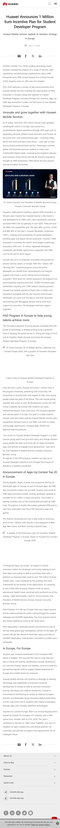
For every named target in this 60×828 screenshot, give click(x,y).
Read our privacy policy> (40, 825)
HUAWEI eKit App (16, 792)
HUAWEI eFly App (17, 798)
